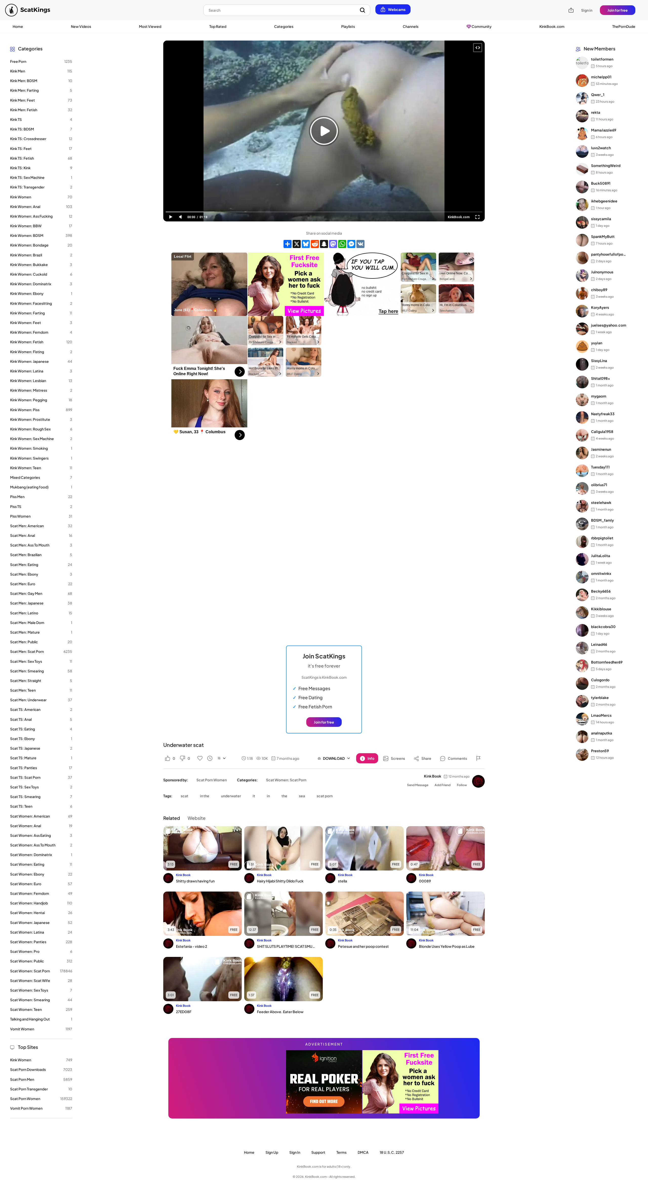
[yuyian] (582, 346)
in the (204, 795)
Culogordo (600, 680)
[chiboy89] (582, 293)
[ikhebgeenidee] (582, 204)
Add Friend (443, 785)
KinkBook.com (551, 26)
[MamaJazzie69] (582, 133)
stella (342, 881)
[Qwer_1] (582, 98)
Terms (341, 1152)
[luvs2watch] (582, 151)
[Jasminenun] (582, 453)
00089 (425, 881)
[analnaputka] (582, 736)
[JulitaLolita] (582, 559)
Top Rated (217, 26)
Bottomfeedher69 (606, 662)
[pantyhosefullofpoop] (582, 258)
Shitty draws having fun (195, 881)
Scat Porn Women (211, 780)
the (284, 795)
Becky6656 (601, 591)
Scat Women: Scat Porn (286, 780)
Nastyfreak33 (603, 414)
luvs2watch (601, 148)
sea (302, 795)
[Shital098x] (582, 382)
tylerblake (600, 697)
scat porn (325, 795)
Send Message (417, 785)
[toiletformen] (582, 62)
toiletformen (602, 59)
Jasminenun (601, 449)
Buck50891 (601, 183)
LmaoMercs (601, 715)
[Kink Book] (478, 781)
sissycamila (601, 219)
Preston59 (600, 751)
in (268, 795)
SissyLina (599, 360)
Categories (283, 26)
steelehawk (601, 502)
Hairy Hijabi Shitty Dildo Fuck (280, 881)
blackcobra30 (603, 627)
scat (184, 795)
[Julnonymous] (582, 275)
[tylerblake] (582, 701)
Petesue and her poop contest (363, 946)
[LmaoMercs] (582, 719)
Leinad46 (599, 644)
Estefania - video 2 (191, 946)
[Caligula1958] (582, 435)
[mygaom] (582, 399)
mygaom (598, 396)
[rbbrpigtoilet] (582, 541)
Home (18, 26)
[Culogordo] (582, 683)
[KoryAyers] (582, 311)
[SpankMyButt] (582, 240)
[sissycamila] (582, 222)
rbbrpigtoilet (602, 538)
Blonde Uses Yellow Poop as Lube (447, 946)
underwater (231, 795)
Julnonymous (602, 272)
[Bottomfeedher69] (582, 665)
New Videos (81, 26)
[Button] (478, 758)
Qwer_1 (597, 94)
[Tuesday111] (582, 470)
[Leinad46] (582, 648)
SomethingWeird (605, 165)
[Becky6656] (582, 595)
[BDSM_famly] (582, 524)
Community (481, 26)
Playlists (348, 26)
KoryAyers (600, 307)
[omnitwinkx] (582, 577)
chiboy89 (599, 290)
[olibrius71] (582, 488)
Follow (462, 785)
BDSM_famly (602, 520)
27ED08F (183, 1011)
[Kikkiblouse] (582, 612)
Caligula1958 (602, 431)
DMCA (363, 1152)
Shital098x (600, 378)
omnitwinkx (601, 573)
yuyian (596, 343)
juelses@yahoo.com (608, 325)
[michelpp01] (582, 80)
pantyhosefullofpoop (608, 254)
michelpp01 (601, 77)
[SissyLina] (582, 364)
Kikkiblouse (601, 609)
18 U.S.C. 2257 (392, 1152)
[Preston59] (582, 754)
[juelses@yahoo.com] (582, 329)
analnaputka (601, 733)
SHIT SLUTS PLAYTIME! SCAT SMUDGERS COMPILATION (286, 946)
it (254, 795)
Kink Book (432, 776)
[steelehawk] (582, 506)
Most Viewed (150, 26)
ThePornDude (623, 26)
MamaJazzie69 (603, 130)
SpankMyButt (603, 236)
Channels (410, 26)
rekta (595, 112)
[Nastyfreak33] (582, 417)
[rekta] (582, 116)
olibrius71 (599, 485)
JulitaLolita (600, 556)
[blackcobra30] (582, 630)
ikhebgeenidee (604, 201)
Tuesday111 (600, 467)
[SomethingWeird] (582, 169)
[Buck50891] (582, 187)
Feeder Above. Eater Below (280, 1011)
